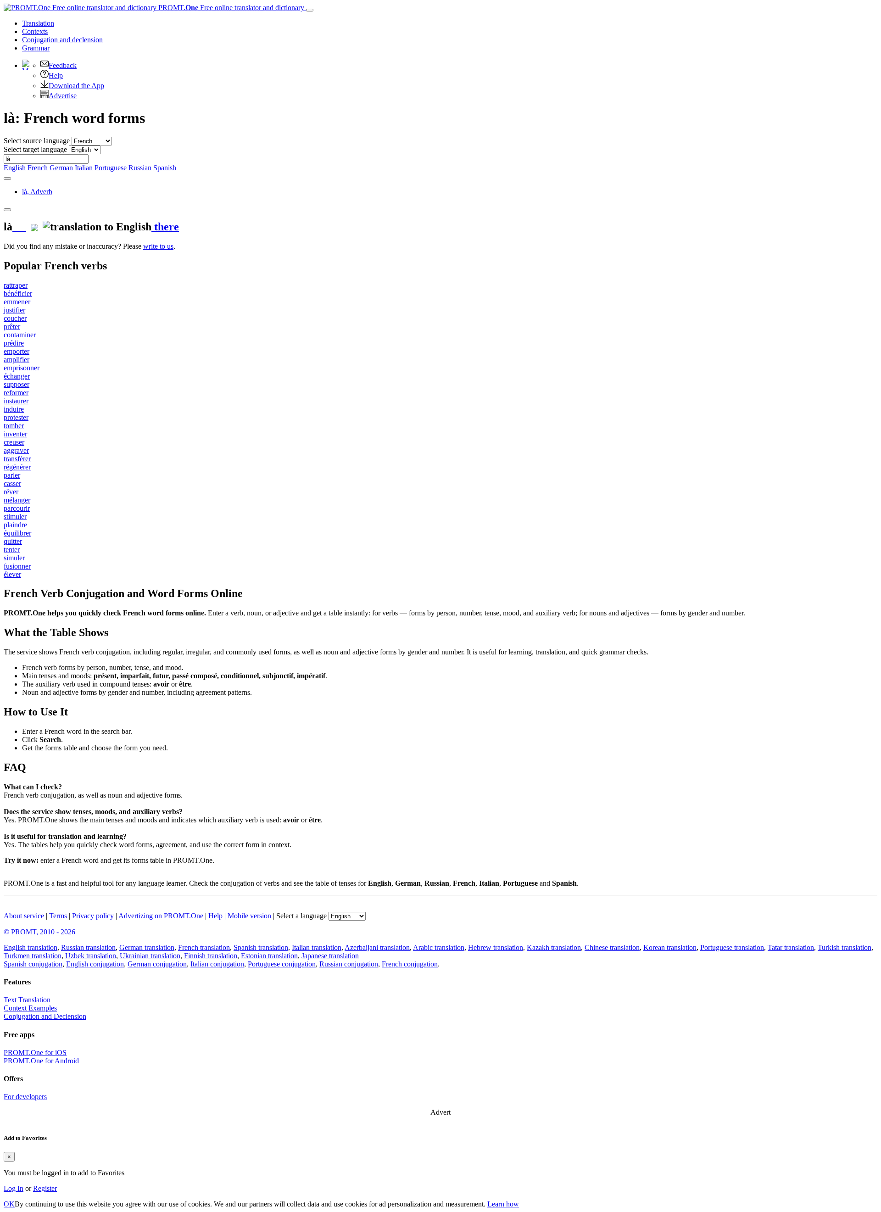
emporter (16, 351)
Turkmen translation (32, 956)
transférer (17, 459)
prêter (12, 326)
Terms (58, 916)
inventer (15, 434)
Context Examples (30, 1008)
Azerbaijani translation (377, 947)
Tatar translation (791, 947)
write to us (158, 246)
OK (9, 1204)
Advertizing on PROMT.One (160, 916)
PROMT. (230, 7)
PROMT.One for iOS (35, 1052)
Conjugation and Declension (45, 1016)
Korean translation (670, 947)
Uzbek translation (90, 956)
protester (16, 417)
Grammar (36, 48)
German (61, 168)
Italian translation (316, 947)
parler (12, 475)
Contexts (35, 31)
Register (45, 1188)
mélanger (17, 500)
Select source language (37, 141)
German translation (146, 947)
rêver (11, 492)
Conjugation (62, 40)
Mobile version (249, 916)
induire (14, 409)
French (38, 168)
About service (24, 916)
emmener (17, 302)
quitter (13, 541)
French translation (204, 947)
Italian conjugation (217, 964)
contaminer (20, 335)
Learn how (503, 1204)
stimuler (15, 516)
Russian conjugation (348, 964)
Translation (38, 23)
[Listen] (19, 227)
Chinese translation (612, 947)
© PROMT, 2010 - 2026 (39, 932)
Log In (13, 1188)
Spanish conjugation (33, 964)
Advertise (63, 96)
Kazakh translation (554, 947)
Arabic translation (438, 947)
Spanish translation (261, 947)
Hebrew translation (495, 947)
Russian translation (88, 947)
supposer (16, 384)
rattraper (16, 285)
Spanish (164, 168)
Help (56, 75)
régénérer (17, 467)
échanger (17, 376)
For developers (25, 1096)
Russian (139, 168)
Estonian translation (269, 956)
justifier (14, 310)
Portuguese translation (732, 947)
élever (12, 574)
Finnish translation (210, 956)
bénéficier (18, 293)
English (15, 168)
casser (12, 483)
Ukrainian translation (150, 956)
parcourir (17, 508)
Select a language (301, 916)
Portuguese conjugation (282, 964)
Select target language (35, 149)
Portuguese (111, 168)
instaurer (16, 401)
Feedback (63, 65)
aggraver (16, 450)
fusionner (17, 566)
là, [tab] (37, 191)
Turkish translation (844, 947)
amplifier (16, 359)
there (165, 227)
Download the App (76, 85)
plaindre (15, 525)
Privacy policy (93, 916)
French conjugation (410, 964)
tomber (14, 426)
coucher (15, 318)
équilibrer (17, 533)
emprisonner (21, 368)
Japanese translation (330, 956)
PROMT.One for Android (41, 1061)
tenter (12, 549)
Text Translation (27, 1000)
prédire (14, 343)
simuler (14, 558)
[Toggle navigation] (309, 10)
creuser (14, 442)
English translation (30, 947)
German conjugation (157, 964)
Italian (84, 168)
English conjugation (95, 964)
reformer (16, 393)
